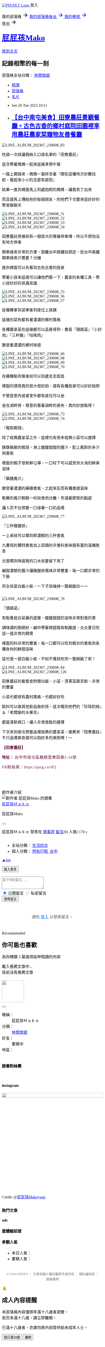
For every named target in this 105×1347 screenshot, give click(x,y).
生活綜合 (40, 845)
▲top (6, 860)
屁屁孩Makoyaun (31, 1197)
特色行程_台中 (45, 851)
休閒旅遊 (42, 75)
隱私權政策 (87, 1274)
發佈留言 (10, 899)
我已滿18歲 (12, 1337)
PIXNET (22, 1274)
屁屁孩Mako (23, 37)
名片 (16, 97)
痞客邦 (49, 832)
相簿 (16, 85)
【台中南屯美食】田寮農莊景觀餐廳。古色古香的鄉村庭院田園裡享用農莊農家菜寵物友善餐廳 (56, 126)
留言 (59, 832)
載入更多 (10, 869)
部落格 (17, 91)
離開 (28, 1337)
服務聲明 (52, 1279)
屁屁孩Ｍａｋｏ (15, 804)
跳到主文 (10, 51)
